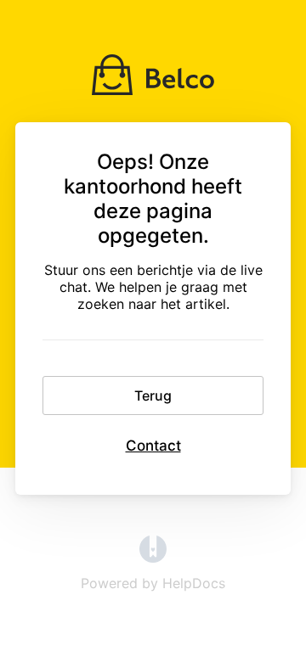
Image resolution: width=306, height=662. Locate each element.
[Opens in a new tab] (153, 557)
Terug (153, 395)
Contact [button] (153, 445)
